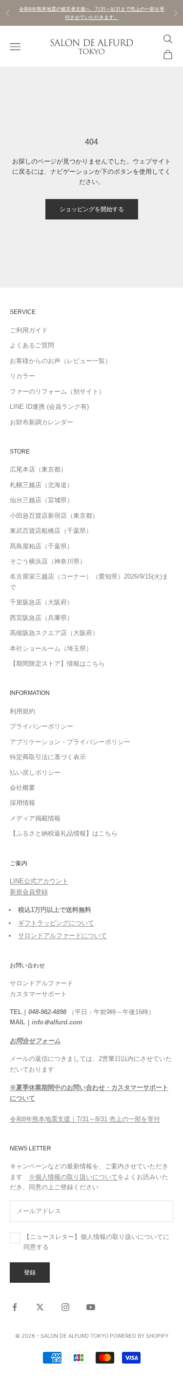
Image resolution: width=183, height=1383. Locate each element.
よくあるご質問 (32, 345)
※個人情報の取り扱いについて (73, 1177)
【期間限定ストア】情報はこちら (57, 663)
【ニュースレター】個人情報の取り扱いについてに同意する (96, 1242)
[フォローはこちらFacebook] (15, 1307)
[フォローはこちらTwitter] (40, 1307)
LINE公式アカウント (39, 881)
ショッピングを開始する (92, 209)
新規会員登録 (29, 891)
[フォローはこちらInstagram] (65, 1307)
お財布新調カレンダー (41, 422)
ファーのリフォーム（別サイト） (57, 391)
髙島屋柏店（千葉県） (41, 546)
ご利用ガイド (29, 330)
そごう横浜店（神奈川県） (48, 561)
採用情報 (22, 802)
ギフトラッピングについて (56, 923)
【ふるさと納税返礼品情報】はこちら (64, 833)
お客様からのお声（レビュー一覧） (60, 360)
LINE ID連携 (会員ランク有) (49, 406)
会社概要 (22, 787)
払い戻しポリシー (35, 772)
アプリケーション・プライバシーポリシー (70, 742)
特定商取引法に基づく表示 (48, 757)
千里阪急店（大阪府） (41, 602)
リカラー (22, 376)
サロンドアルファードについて (62, 935)
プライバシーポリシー (41, 726)
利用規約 (22, 711)
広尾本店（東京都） (38, 469)
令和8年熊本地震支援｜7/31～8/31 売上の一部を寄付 (85, 1119)
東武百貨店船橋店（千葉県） (51, 530)
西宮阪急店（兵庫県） (41, 617)
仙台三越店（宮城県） (41, 500)
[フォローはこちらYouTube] (91, 1307)
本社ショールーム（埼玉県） (51, 648)
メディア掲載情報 (35, 818)
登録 (30, 1272)
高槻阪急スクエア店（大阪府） (54, 633)
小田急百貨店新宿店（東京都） (54, 515)
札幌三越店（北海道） (41, 485)
